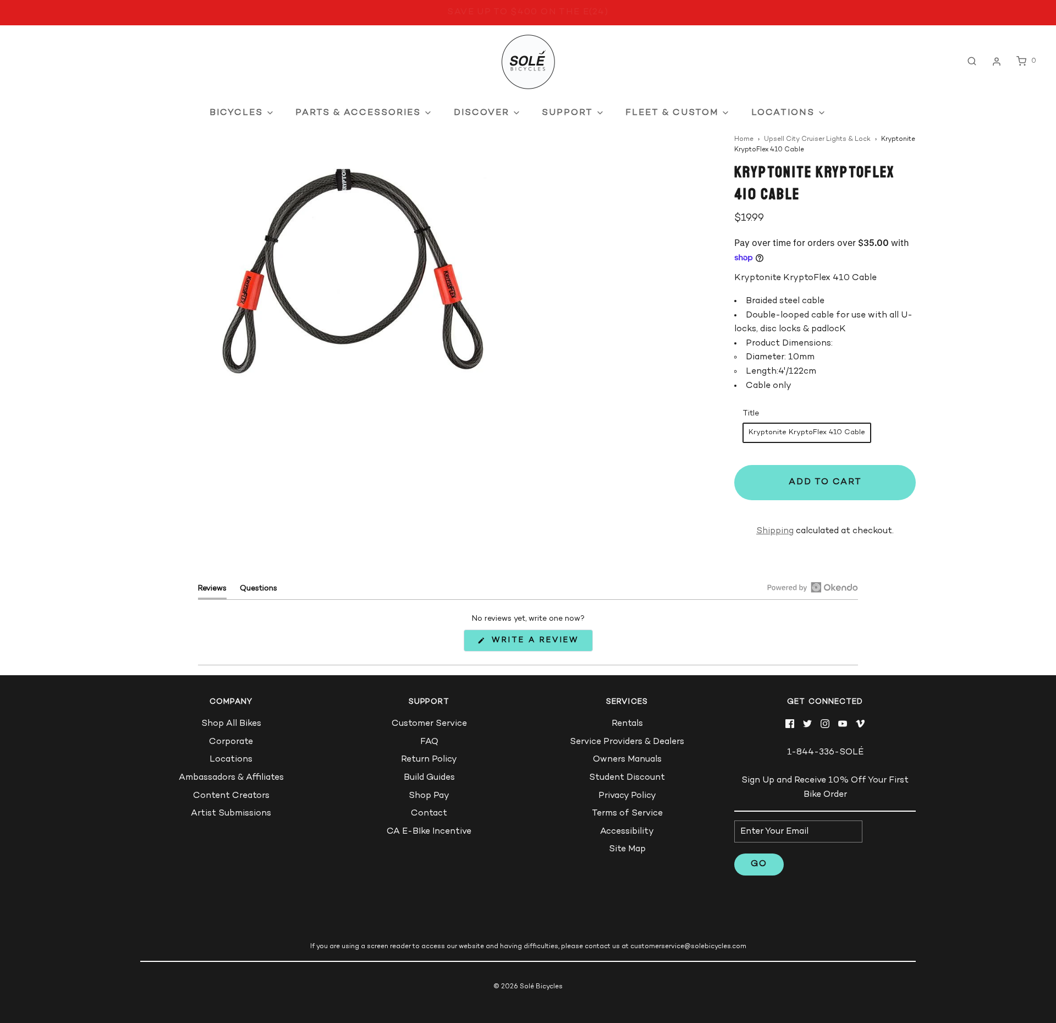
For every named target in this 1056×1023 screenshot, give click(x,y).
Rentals (627, 724)
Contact (429, 813)
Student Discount (627, 778)
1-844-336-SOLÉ (825, 752)
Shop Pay (429, 796)
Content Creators (231, 796)
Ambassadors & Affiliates (231, 778)
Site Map (627, 849)
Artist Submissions (231, 813)
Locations (231, 759)
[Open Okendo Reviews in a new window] (812, 587)
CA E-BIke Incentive (429, 831)
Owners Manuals (627, 759)
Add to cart (825, 482)
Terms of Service (627, 813)
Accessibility (627, 831)
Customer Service (429, 724)
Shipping (775, 531)
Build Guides (429, 778)
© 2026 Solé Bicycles (528, 987)
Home (744, 139)
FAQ (429, 742)
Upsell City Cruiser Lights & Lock (817, 139)
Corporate (231, 742)
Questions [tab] (258, 591)
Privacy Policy (627, 796)
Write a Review (538, 644)
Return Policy (429, 759)
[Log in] (996, 62)
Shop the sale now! (528, 13)
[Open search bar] (972, 61)
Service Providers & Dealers (627, 742)
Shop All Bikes (231, 724)
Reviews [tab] (212, 591)
